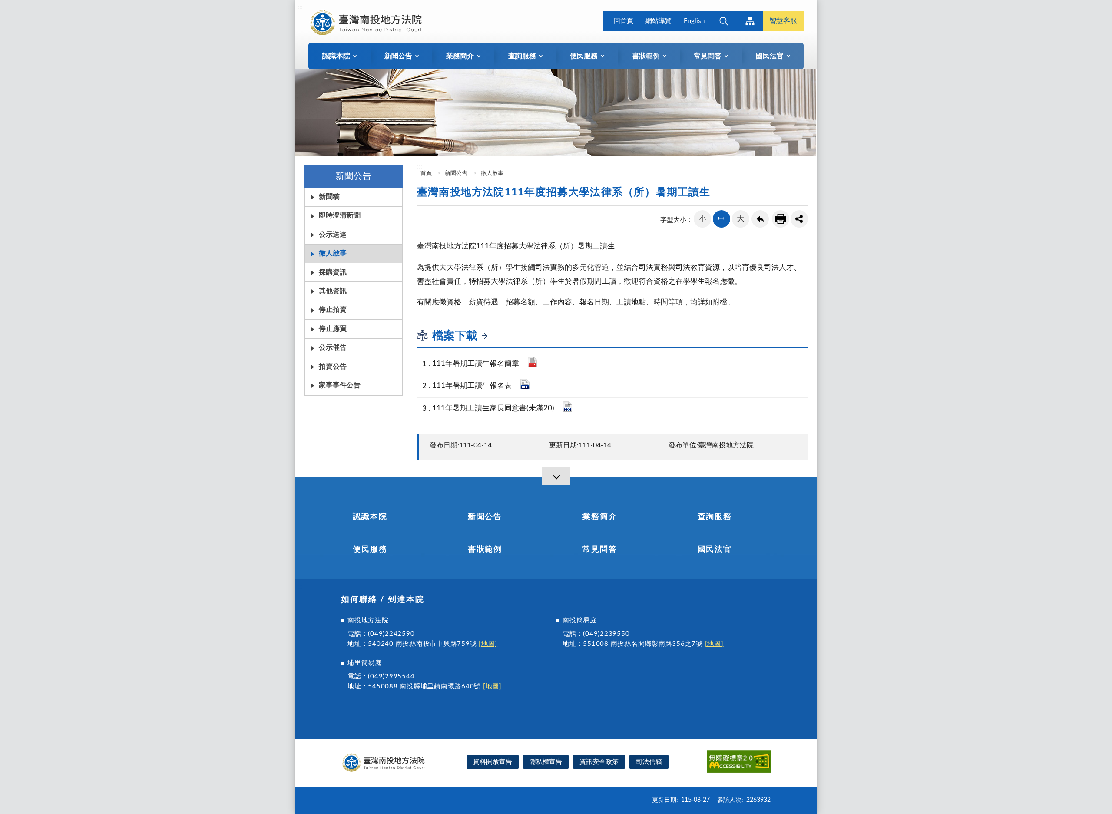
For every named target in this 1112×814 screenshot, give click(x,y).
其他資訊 (333, 291)
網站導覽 (658, 21)
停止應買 (333, 328)
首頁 (425, 173)
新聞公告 (456, 173)
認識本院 (370, 517)
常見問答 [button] (707, 56)
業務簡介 (599, 517)
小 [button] (702, 218)
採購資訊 (333, 272)
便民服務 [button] (584, 56)
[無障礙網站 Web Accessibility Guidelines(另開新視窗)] (739, 763)
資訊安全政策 (599, 762)
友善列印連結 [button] (780, 219)
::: (300, 6)
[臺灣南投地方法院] (367, 22)
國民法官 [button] (770, 56)
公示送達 (333, 234)
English (694, 21)
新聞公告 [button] (398, 56)
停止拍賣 (333, 309)
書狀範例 (485, 549)
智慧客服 (783, 20)
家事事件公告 (340, 385)
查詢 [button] (724, 21)
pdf (532, 362)
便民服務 (370, 549)
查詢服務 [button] (522, 56)
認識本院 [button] (336, 56)
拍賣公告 (333, 366)
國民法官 (715, 549)
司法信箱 (649, 762)
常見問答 (599, 549)
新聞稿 (329, 196)
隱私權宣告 (546, 762)
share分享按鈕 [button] (799, 219)
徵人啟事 (333, 253)
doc (525, 384)
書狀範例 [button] (646, 56)
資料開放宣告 (492, 762)
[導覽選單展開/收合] (556, 476)
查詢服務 (715, 517)
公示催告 (333, 347)
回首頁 (623, 21)
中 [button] (721, 218)
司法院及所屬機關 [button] (750, 21)
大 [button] (741, 219)
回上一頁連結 (760, 219)
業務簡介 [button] (460, 56)
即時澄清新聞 (340, 215)
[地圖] (488, 644)
